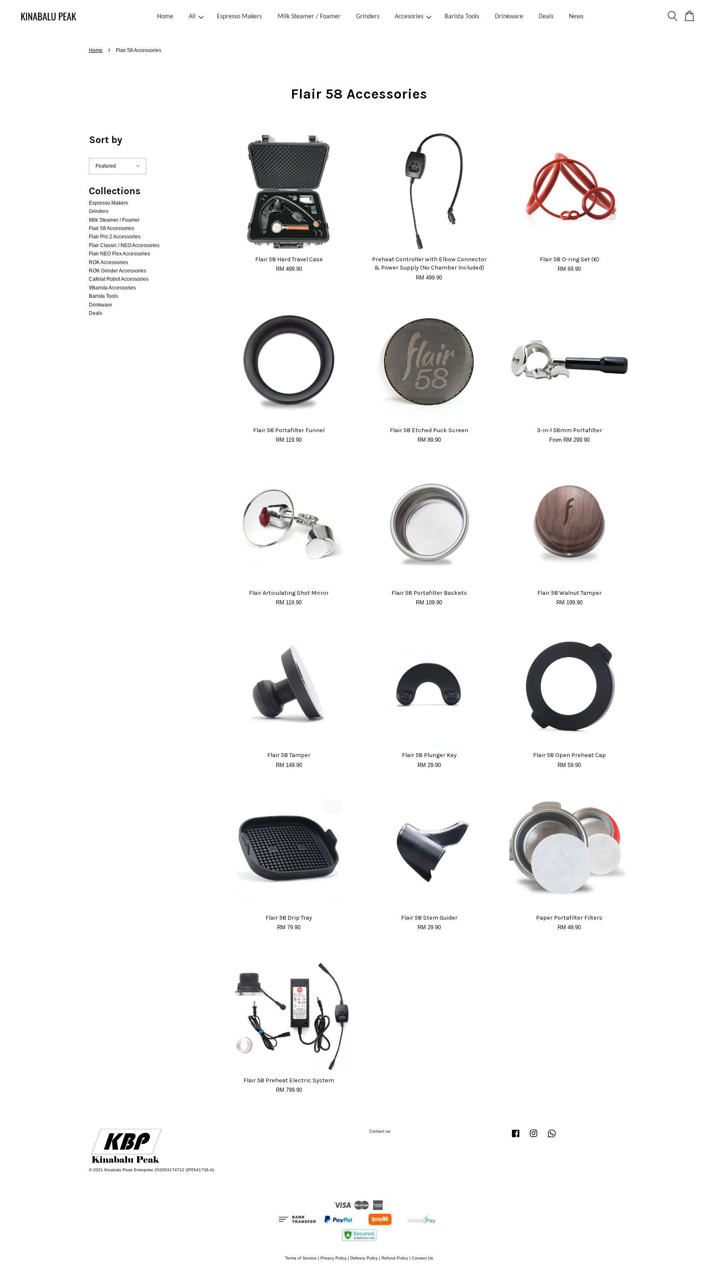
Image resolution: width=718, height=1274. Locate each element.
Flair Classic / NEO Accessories (124, 245)
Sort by (105, 140)
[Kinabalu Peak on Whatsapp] (552, 1137)
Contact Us (422, 1258)
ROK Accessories (108, 262)
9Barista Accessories (112, 288)
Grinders (367, 16)
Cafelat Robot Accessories (118, 279)
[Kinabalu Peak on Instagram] (533, 1137)
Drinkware (509, 16)
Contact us (379, 1131)
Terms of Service (301, 1258)
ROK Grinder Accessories (117, 271)
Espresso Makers (239, 16)
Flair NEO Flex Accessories (119, 254)
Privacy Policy (333, 1258)
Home (165, 16)
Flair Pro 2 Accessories (114, 237)
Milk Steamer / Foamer (309, 16)
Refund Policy (394, 1258)
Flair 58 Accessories (111, 228)
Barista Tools (462, 16)
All (192, 16)
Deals (545, 16)
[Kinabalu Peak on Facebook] (515, 1137)
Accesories (409, 16)
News (576, 16)
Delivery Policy (364, 1258)
